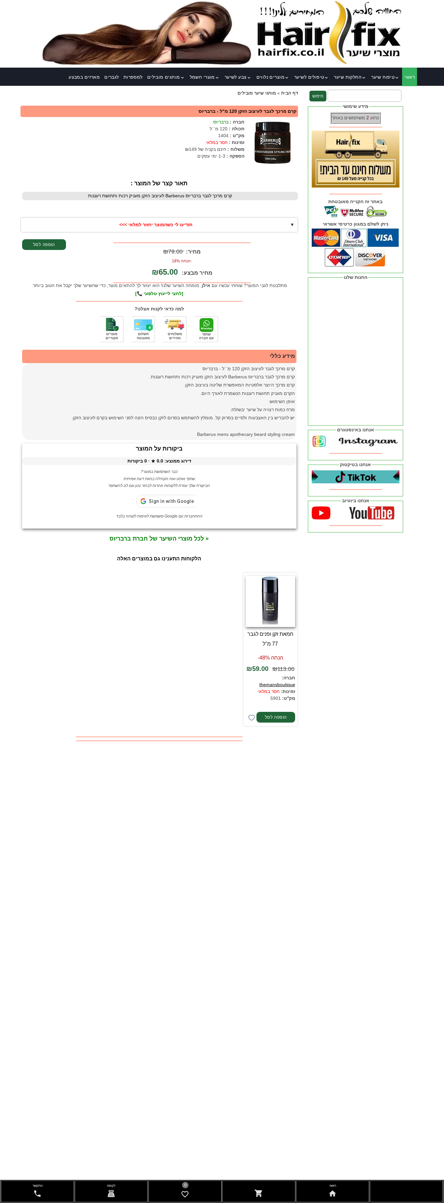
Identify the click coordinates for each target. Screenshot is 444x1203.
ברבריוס (221, 121)
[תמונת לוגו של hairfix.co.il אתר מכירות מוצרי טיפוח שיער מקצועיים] (222, 63)
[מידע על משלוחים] (175, 329)
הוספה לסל (44, 244)
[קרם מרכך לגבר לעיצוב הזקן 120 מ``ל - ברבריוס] (272, 143)
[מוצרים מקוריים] (112, 329)
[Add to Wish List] (251, 718)
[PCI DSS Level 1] (143, 329)
